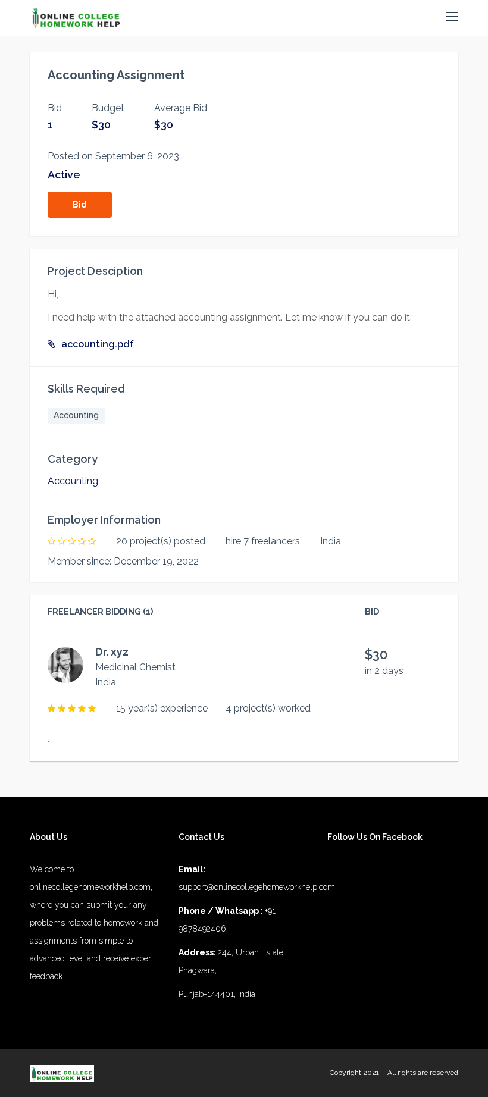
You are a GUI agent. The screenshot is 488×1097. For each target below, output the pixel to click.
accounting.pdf (97, 344)
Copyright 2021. (355, 1072)
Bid (80, 204)
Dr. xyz (112, 651)
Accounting (76, 415)
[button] (452, 17)
